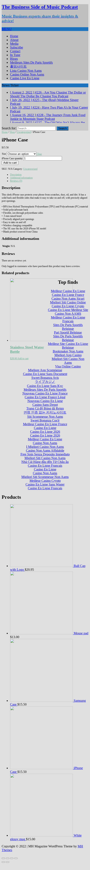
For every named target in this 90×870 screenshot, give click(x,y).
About (14, 40)
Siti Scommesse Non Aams (45, 422)
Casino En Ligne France (68, 300)
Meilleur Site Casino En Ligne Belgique (68, 351)
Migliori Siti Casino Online (68, 308)
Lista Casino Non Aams (26, 70)
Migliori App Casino (68, 360)
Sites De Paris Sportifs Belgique (68, 332)
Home (14, 36)
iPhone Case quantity (12, 163)
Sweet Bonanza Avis (45, 383)
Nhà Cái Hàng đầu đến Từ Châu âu (45, 467)
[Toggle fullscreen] (11, 863)
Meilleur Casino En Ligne (68, 296)
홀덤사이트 (18, 66)
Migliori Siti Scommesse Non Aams (45, 482)
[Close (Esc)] (3, 863)
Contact (15, 51)
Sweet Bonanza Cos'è (45, 426)
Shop (12, 137)
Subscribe (16, 47)
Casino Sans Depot (45, 410)
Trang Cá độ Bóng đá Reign (45, 414)
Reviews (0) (16, 186)
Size (4, 159)
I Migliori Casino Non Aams (45, 452)
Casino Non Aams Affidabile (45, 456)
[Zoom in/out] (16, 863)
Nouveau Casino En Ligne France (45, 399)
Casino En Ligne (45, 433)
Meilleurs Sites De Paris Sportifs (31, 62)
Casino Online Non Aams (27, 74)
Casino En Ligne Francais (45, 471)
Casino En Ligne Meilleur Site (68, 315)
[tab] (49, 180)
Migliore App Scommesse (45, 375)
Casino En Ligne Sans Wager (45, 490)
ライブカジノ (45, 387)
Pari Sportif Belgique (68, 338)
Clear (39, 159)
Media (14, 43)
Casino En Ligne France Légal (45, 402)
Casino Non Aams (45, 448)
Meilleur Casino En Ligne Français (68, 324)
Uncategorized (24, 137)
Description (16, 180)
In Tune (15, 55)
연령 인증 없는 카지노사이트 (45, 418)
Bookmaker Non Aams (68, 357)
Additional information (21, 183)
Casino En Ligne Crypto (68, 311)
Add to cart (10, 168)
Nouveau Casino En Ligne (45, 406)
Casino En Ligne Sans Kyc (45, 391)
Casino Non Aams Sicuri (67, 304)
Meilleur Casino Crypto (45, 486)
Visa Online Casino (68, 372)
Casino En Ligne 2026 (45, 437)
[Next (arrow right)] (7, 867)
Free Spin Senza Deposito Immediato (45, 459)
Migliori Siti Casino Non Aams (68, 366)
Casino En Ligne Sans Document (45, 379)
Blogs (14, 58)
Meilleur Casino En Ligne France (45, 429)
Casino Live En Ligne (24, 78)
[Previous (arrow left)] (3, 867)
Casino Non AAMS (68, 319)
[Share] (7, 863)
